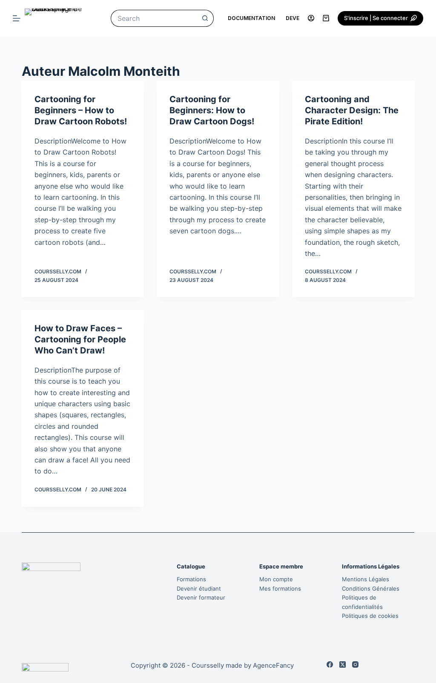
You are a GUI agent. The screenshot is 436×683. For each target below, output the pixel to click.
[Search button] (205, 18)
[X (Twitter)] (342, 664)
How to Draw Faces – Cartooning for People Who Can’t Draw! (80, 339)
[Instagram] (355, 664)
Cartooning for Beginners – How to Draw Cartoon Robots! (80, 110)
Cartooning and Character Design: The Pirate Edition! (352, 110)
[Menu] (16, 18)
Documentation (251, 18)
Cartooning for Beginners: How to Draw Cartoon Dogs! (211, 110)
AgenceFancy (273, 665)
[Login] (311, 18)
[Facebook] (330, 664)
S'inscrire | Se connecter (376, 17)
